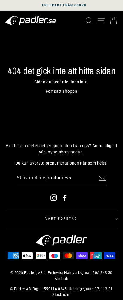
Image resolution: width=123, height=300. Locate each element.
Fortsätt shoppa (61, 91)
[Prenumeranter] (102, 178)
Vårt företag (61, 218)
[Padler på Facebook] (64, 197)
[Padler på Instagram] (53, 197)
